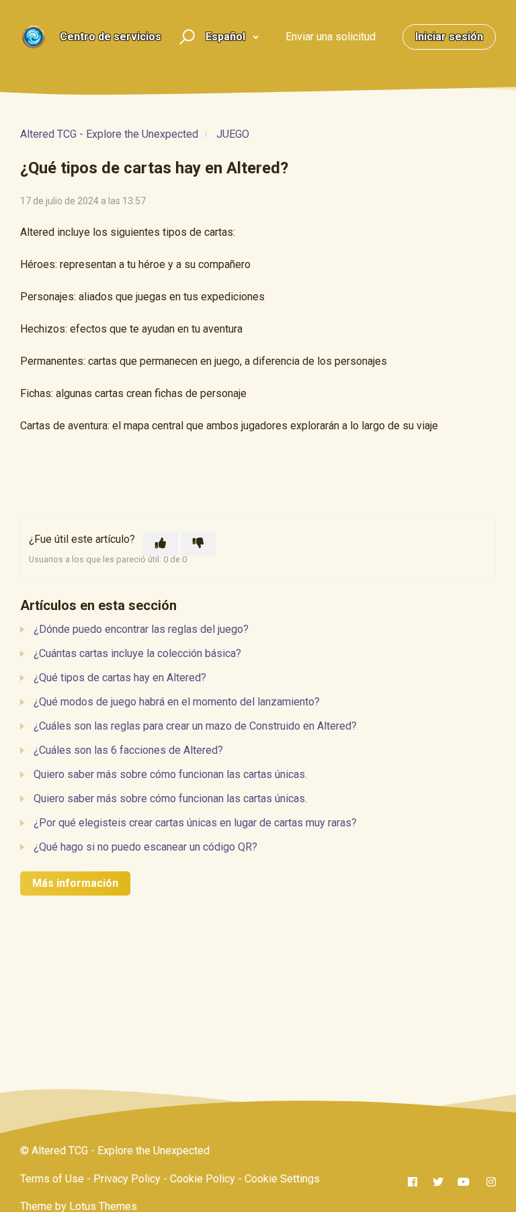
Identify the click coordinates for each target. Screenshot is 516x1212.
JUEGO (232, 134)
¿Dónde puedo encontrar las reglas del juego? (141, 629)
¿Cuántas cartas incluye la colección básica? (137, 653)
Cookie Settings (282, 1178)
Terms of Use (52, 1178)
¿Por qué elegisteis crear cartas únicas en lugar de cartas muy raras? (195, 822)
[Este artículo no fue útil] (198, 543)
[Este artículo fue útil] (160, 543)
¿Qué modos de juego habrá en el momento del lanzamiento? (177, 701)
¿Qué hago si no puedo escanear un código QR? (145, 846)
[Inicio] (33, 37)
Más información (75, 883)
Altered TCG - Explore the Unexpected (109, 134)
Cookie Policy (202, 1178)
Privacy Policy (127, 1178)
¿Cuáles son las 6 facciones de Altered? (128, 750)
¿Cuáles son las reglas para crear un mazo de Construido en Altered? (195, 726)
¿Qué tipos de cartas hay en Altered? (120, 677)
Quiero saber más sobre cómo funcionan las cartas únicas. (170, 774)
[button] (185, 37)
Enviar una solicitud (331, 36)
